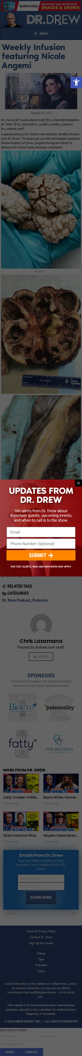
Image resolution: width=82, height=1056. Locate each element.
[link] (76, 82)
